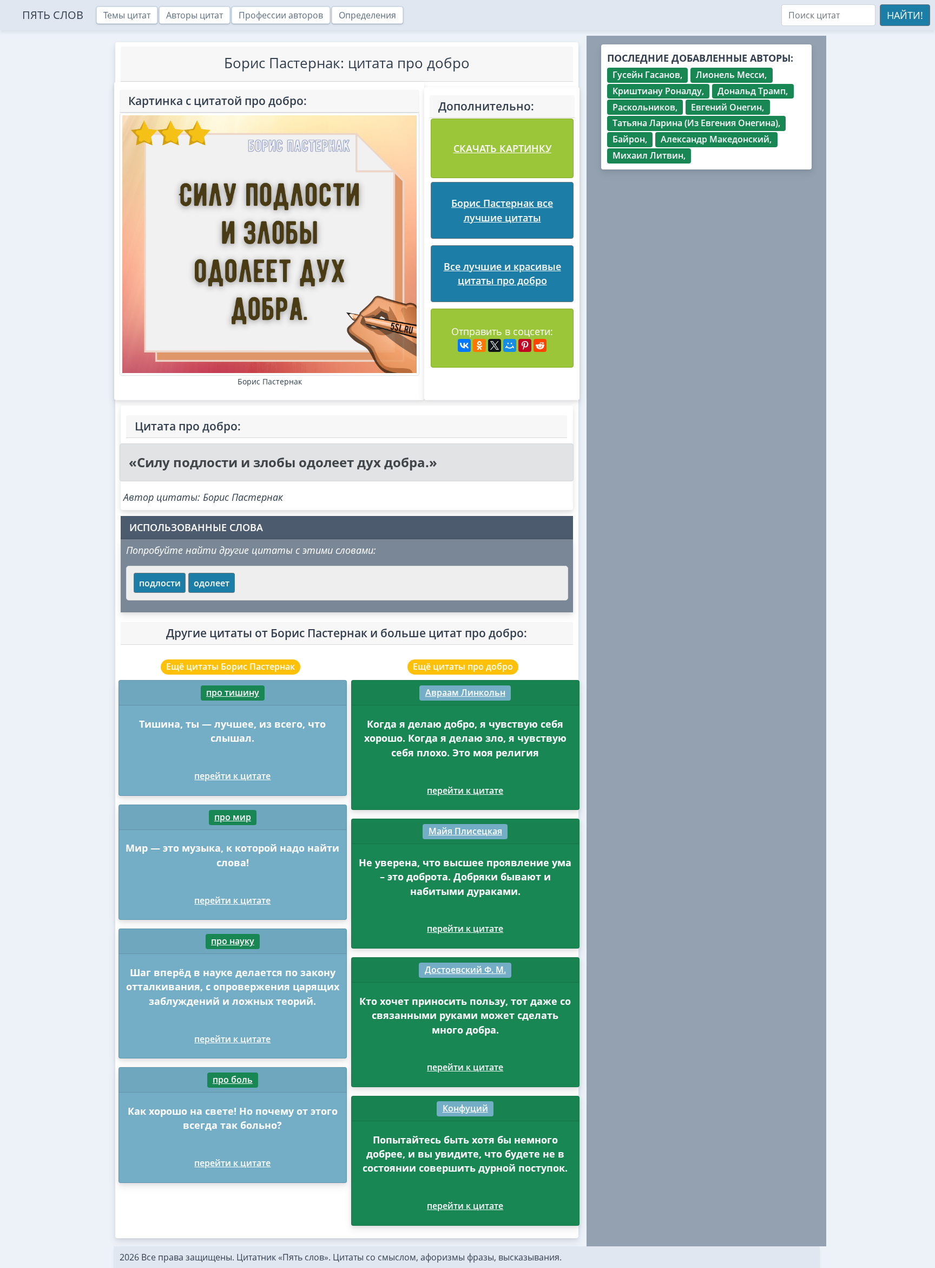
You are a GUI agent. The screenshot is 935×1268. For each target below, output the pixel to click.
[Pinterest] (524, 345)
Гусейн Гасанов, (647, 75)
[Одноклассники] (479, 345)
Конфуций (465, 1108)
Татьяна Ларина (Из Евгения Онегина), (696, 123)
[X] (494, 345)
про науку (232, 941)
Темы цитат (126, 15)
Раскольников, (645, 107)
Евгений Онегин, (727, 107)
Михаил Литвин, (649, 155)
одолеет (211, 583)
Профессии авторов (281, 15)
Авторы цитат (194, 15)
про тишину (232, 692)
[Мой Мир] (509, 345)
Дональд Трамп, (752, 91)
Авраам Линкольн (465, 692)
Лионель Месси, (731, 75)
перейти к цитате (232, 776)
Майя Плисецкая (465, 831)
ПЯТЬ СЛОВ (52, 15)
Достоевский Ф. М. (465, 970)
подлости (160, 583)
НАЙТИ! (905, 15)
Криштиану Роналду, (658, 91)
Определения (367, 15)
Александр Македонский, (716, 139)
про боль (233, 1080)
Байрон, (630, 139)
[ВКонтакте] (464, 345)
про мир (232, 817)
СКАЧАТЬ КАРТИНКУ (502, 148)
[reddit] (540, 345)
